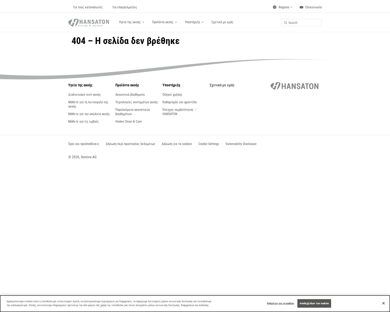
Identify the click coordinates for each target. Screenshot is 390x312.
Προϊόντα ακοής (162, 22)
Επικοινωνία (314, 7)
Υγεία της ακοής (130, 22)
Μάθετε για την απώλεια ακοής (89, 114)
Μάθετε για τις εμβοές (83, 121)
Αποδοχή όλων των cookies (314, 303)
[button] (208, 144)
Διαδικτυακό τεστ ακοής (84, 95)
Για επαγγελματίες (125, 7)
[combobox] (301, 22)
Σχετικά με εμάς (222, 22)
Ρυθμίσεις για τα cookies (280, 303)
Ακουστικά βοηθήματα (130, 95)
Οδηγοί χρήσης (172, 95)
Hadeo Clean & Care (128, 121)
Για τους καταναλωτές (88, 7)
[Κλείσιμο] (383, 303)
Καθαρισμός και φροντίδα (179, 102)
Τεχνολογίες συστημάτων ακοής (136, 102)
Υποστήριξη (192, 22)
